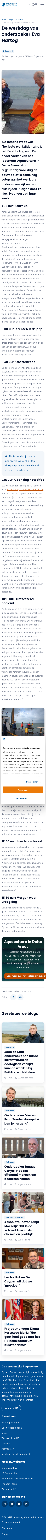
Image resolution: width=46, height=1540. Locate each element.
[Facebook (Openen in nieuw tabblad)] (12, 1504)
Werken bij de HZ (10, 1438)
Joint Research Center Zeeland (17, 1479)
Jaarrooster (8, 1449)
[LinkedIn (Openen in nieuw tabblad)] (26, 1504)
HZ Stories (19, 20)
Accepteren (23, 790)
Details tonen (32, 782)
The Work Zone (9, 1484)
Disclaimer (7, 1528)
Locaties (6, 1444)
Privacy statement (11, 1522)
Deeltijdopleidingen (12, 1428)
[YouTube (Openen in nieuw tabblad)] (19, 1504)
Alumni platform (10, 1468)
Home (4, 20)
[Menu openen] (42, 4)
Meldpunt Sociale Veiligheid (16, 1454)
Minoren (6, 1433)
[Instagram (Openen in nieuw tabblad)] (5, 1504)
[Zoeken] (29, 5)
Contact (5, 1534)
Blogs (11, 20)
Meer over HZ (11, 1408)
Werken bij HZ (9, 1489)
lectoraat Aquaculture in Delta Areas (25, 490)
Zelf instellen (21, 798)
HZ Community (9, 1473)
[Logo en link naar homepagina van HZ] (9, 5)
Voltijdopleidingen (11, 1422)
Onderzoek (9, 51)
